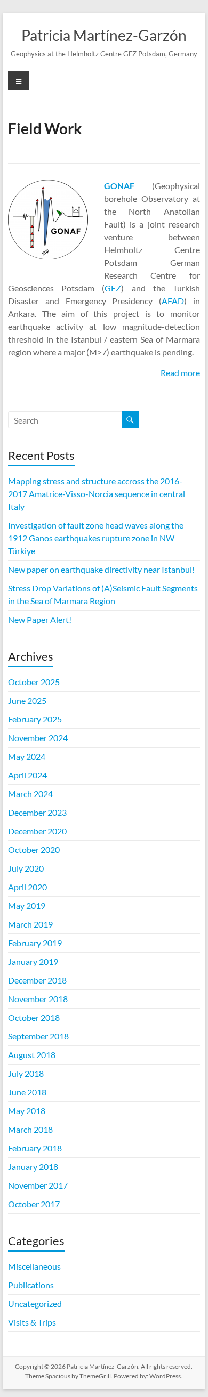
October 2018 (34, 1017)
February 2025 (35, 719)
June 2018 (27, 1092)
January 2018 (33, 1167)
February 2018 (35, 1148)
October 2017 (34, 1204)
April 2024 (27, 775)
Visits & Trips (32, 1322)
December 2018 (37, 980)
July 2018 (26, 1073)
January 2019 (33, 961)
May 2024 (26, 756)
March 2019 (30, 924)
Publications (31, 1285)
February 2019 (35, 943)
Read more (180, 373)
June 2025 (27, 700)
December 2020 (37, 831)
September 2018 (38, 1036)
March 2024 (30, 794)
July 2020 (26, 868)
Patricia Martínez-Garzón (104, 35)
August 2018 (31, 1055)
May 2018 (26, 1111)
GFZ (113, 288)
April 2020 (27, 887)
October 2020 (34, 849)
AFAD (173, 301)
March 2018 (30, 1129)
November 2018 (38, 999)
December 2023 (37, 812)
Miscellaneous (34, 1266)
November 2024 (38, 738)
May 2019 (26, 905)
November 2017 (38, 1185)
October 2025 (34, 682)
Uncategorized (35, 1303)
